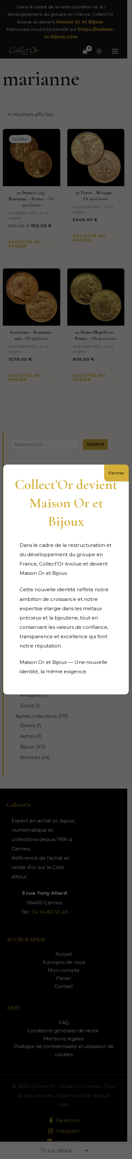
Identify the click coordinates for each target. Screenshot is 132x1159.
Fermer (116, 472)
